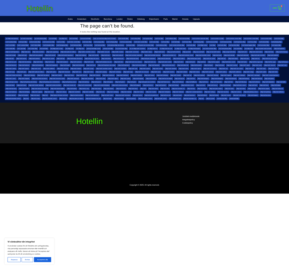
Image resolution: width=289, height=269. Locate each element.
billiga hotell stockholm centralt (186, 55)
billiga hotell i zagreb (245, 65)
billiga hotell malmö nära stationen (134, 62)
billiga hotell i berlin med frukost (39, 78)
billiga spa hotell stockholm (173, 51)
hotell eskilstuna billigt (161, 45)
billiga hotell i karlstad (95, 75)
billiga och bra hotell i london (213, 51)
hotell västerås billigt (123, 38)
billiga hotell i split (133, 68)
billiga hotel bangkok (23, 95)
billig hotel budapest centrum (145, 98)
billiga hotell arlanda (71, 88)
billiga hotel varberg (153, 88)
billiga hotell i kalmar (149, 75)
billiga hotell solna (217, 55)
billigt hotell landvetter (279, 48)
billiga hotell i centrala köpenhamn (270, 75)
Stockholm (95, 19)
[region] (29, 251)
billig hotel (201, 98)
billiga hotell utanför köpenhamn (65, 55)
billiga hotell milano (38, 62)
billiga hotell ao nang (84, 88)
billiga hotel (45, 95)
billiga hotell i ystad (257, 65)
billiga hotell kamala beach (168, 65)
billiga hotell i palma (51, 71)
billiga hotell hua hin (179, 78)
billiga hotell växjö (22, 55)
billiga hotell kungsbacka (51, 65)
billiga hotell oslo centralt (209, 58)
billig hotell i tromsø (226, 95)
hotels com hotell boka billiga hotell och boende (104, 38)
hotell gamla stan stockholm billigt (145, 45)
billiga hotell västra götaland (35, 55)
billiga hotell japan (208, 65)
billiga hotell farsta (203, 82)
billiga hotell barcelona (11, 88)
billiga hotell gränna (269, 78)
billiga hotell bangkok (24, 88)
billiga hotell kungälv (65, 65)
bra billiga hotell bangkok (194, 48)
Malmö (175, 19)
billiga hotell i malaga (248, 71)
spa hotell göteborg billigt (40, 38)
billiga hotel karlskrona (11, 91)
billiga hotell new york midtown (269, 58)
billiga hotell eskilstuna (254, 82)
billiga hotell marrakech (62, 62)
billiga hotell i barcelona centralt (57, 78)
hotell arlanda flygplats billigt (248, 45)
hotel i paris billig (21, 48)
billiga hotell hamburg (244, 78)
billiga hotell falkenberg (241, 82)
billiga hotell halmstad (257, 78)
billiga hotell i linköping (29, 75)
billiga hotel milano (241, 88)
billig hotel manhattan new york (93, 98)
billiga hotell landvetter (24, 65)
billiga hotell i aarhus (125, 78)
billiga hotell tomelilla (93, 55)
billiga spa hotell (186, 51)
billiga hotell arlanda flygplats (57, 88)
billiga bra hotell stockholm (76, 95)
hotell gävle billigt (131, 45)
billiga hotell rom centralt (48, 58)
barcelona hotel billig (222, 98)
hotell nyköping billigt (99, 41)
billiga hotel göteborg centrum (251, 91)
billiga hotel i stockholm (74, 91)
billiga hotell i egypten (226, 75)
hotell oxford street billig (48, 41)
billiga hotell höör (191, 78)
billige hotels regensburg (52, 51)
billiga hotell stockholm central (203, 55)
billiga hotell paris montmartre (148, 58)
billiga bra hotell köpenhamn (92, 95)
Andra (70, 19)
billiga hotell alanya (133, 88)
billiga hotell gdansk (120, 82)
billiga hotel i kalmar (138, 91)
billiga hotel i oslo (100, 91)
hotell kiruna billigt (252, 41)
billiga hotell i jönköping (162, 75)
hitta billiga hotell (69, 48)
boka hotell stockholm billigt (209, 48)
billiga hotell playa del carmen (92, 58)
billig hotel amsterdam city (190, 98)
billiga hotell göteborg (84, 82)
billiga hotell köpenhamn (123, 65)
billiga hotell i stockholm (120, 68)
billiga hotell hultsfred (151, 78)
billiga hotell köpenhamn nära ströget (106, 65)
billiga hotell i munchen (168, 71)
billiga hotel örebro (229, 88)
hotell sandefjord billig (11, 41)
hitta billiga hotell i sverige (57, 48)
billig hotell (26, 98)
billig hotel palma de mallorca (76, 98)
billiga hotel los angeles (264, 88)
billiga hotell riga (60, 58)
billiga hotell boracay (212, 85)
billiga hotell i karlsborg (136, 75)
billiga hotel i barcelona (223, 91)
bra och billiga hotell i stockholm (137, 48)
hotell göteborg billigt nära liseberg (116, 45)
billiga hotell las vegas (270, 62)
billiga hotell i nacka (155, 71)
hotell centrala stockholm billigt (177, 45)
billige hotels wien (26, 51)
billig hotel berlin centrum (161, 98)
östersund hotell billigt (85, 38)
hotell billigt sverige (202, 45)
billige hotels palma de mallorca (68, 51)
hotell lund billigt (165, 41)
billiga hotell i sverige (88, 68)
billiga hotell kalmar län (183, 65)
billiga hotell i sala (223, 68)
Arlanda (185, 19)
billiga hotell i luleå (273, 71)
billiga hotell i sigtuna (196, 68)
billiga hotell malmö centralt (164, 62)
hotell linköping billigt (199, 41)
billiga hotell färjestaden (216, 82)
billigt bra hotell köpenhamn (12, 51)
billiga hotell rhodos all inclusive (74, 58)
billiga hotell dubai (10, 85)
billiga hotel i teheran (61, 91)
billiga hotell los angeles (213, 62)
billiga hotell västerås (50, 55)
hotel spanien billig (276, 45)
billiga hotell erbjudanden (268, 82)
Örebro (130, 19)
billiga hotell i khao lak (82, 75)
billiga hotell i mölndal (182, 71)
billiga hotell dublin (281, 82)
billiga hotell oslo (222, 58)
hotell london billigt (186, 41)
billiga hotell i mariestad (207, 71)
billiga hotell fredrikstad (178, 82)
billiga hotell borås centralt (187, 85)
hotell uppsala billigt (147, 38)
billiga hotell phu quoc (119, 58)
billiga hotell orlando (233, 58)
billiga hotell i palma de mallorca (36, 71)
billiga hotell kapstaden (154, 65)
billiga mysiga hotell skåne (229, 51)
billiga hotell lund (201, 62)
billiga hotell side (10, 58)
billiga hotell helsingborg (217, 78)
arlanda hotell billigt (234, 98)
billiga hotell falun (229, 82)
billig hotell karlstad (202, 95)
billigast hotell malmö (159, 51)
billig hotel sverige (35, 98)
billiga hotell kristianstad (78, 65)
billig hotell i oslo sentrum (239, 95)
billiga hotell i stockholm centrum (104, 68)
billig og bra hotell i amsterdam (123, 95)
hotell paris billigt (23, 41)
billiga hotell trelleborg (81, 55)
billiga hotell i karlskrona (108, 75)
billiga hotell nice (256, 58)
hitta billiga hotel (80, 48)
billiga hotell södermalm (242, 55)
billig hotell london (177, 95)
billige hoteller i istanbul (117, 51)
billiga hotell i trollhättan (48, 68)
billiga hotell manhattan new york (104, 62)
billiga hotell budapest (135, 85)
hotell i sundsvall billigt (23, 45)
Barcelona (108, 19)
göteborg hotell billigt (108, 48)
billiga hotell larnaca (283, 62)
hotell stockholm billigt (266, 38)
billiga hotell (143, 88)
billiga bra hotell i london (107, 95)
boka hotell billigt (238, 48)
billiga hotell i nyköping (101, 71)
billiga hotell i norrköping (115, 71)
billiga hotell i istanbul (176, 75)
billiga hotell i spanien (145, 68)
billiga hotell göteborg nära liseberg (28, 82)
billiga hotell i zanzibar (232, 65)
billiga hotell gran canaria (11, 82)
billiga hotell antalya (96, 88)
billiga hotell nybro (245, 58)
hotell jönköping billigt (276, 41)
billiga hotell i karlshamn (122, 75)
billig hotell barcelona (265, 95)
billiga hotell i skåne (183, 68)
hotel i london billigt (32, 48)
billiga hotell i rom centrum (237, 68)
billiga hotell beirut (264, 85)
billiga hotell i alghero (113, 78)
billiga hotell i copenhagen (254, 75)
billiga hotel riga (191, 88)
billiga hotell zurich (242, 51)
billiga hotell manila (88, 62)
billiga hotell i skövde (158, 68)
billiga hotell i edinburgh (239, 75)
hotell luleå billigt (175, 41)
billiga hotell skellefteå (273, 55)
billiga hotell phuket (106, 58)
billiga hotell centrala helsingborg (101, 85)
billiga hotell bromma (148, 85)
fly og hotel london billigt (121, 48)
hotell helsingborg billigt (62, 45)
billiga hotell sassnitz (21, 58)
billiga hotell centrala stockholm (53, 85)
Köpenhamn (154, 19)
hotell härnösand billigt (76, 45)
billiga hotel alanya (35, 95)
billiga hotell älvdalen (108, 88)
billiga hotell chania (21, 85)
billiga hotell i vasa (282, 65)
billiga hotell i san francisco (210, 68)
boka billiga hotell (249, 48)
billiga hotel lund (252, 88)
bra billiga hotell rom (152, 48)
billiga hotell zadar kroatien (256, 51)
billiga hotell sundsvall (118, 55)
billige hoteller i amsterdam (132, 51)
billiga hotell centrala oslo (69, 85)
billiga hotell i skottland (170, 68)
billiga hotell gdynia (108, 82)
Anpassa (14, 260)
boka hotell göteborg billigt (225, 48)
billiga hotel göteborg (265, 91)
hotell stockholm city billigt (217, 38)
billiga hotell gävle (132, 82)
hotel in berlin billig (10, 48)
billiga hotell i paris (21, 71)
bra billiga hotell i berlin (180, 48)
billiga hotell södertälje (229, 55)
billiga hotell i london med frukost (13, 75)
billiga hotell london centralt (228, 62)
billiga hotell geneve (96, 82)
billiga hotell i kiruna (69, 75)
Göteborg (141, 19)
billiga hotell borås (201, 85)
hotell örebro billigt (87, 41)
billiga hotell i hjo (187, 75)
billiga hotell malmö (178, 62)
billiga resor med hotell (198, 51)
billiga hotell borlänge (173, 85)
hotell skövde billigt (278, 38)
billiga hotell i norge (128, 71)
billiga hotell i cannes (11, 78)
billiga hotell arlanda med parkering (40, 88)
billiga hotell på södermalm (164, 58)
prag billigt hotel (63, 38)
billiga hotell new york (11, 62)
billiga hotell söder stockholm (258, 55)
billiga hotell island (220, 65)
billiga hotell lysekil (190, 62)
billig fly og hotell (210, 98)
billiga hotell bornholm (161, 85)
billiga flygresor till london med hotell (59, 95)
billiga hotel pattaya (202, 88)
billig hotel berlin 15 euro (175, 98)
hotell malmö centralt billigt (140, 41)
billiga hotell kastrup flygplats (139, 65)
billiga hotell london (242, 62)
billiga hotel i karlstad (126, 91)
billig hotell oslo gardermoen (151, 95)
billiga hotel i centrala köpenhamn (194, 91)
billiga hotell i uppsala (24, 68)
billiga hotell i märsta (194, 71)
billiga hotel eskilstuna (278, 91)
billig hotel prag (63, 98)
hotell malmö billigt (154, 41)
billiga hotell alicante (121, 88)
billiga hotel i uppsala (37, 91)
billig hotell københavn (189, 95)
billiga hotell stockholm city (169, 55)
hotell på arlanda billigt (35, 41)
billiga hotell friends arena (164, 82)
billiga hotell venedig (10, 55)
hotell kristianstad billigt (211, 41)
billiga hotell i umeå (36, 68)
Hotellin (39, 8)
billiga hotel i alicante (236, 91)
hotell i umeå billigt (10, 45)
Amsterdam (81, 19)
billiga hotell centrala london (84, 85)
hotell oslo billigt (61, 41)
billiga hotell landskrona (37, 65)
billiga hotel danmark (11, 95)
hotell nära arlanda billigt (125, 41)
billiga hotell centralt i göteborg (36, 85)
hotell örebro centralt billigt (74, 41)
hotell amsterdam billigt (263, 45)
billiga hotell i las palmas (43, 75)
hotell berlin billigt (222, 45)
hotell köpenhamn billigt (239, 41)
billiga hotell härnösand (231, 78)
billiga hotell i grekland (199, 75)
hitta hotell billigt (44, 48)
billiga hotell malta (118, 62)
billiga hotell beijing (275, 85)
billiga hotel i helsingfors (164, 91)
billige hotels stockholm (38, 51)
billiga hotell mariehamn (76, 62)
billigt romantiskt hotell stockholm (263, 48)
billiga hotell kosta (91, 65)
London (120, 19)
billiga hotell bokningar (225, 85)
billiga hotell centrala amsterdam (119, 85)
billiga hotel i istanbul (151, 91)
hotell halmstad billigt (100, 45)
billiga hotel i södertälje (88, 91)
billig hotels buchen (137, 95)
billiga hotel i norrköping (112, 91)
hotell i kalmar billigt (35, 45)
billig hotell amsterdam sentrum (13, 98)
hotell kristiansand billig (225, 41)
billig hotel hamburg (119, 98)
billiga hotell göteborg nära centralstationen (49, 82)
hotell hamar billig (88, 45)
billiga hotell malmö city (150, 62)
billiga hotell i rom (250, 68)
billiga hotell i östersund (64, 71)
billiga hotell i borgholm (24, 78)
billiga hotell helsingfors (203, 78)
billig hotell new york (165, 95)
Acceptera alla (42, 260)
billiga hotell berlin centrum (239, 85)
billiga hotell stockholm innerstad (152, 55)
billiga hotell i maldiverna (235, 71)
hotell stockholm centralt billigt (251, 38)
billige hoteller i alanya (146, 51)
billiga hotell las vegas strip (256, 62)
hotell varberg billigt (135, 38)
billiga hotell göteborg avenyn (69, 82)
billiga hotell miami (49, 62)
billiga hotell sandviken (34, 58)
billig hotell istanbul (214, 95)
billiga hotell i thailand (76, 68)
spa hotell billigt (52, 38)
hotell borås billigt (191, 45)
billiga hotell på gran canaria (194, 58)
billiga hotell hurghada (138, 78)
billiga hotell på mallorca (179, 58)
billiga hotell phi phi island (132, 58)
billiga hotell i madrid (261, 71)
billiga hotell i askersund (73, 78)
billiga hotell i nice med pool (141, 71)
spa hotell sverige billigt (26, 38)
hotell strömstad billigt (184, 38)
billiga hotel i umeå (49, 91)
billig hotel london (108, 98)
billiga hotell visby (269, 51)
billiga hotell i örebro (88, 71)
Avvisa (27, 260)
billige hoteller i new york (103, 51)
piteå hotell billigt (73, 38)
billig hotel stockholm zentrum (50, 98)
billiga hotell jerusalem (196, 65)
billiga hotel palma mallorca (216, 88)
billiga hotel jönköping (24, 91)
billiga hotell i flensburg (212, 75)
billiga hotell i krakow (57, 75)
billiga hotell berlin (253, 85)
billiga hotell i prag (10, 71)
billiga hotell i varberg (11, 68)
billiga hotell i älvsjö (100, 78)
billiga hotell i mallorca (221, 71)
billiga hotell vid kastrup (281, 51)
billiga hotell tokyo (105, 55)
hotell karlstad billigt (264, 41)
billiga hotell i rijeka (261, 68)
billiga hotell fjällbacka (191, 82)
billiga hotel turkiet (165, 88)
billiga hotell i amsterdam (87, 78)
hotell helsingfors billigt (48, 45)
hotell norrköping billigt (112, 41)
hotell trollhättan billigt (171, 38)
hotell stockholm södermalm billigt (200, 38)
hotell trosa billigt (159, 38)
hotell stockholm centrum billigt (233, 38)
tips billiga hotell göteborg (12, 38)
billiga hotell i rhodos (273, 68)
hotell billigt (212, 45)
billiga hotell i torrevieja (62, 68)
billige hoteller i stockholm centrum (87, 51)
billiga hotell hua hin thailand (165, 78)
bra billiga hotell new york (166, 48)
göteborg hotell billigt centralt (93, 48)
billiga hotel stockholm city (178, 88)
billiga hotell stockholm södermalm (134, 55)
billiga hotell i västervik (269, 65)
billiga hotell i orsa (77, 71)
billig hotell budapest (253, 95)
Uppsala (196, 19)
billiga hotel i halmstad (178, 91)
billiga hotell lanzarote (11, 65)
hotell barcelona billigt (234, 45)
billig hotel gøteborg (131, 98)
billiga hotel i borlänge (210, 91)
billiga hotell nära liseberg (25, 62)
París (165, 19)
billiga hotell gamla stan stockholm (147, 82)
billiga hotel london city (277, 88)
